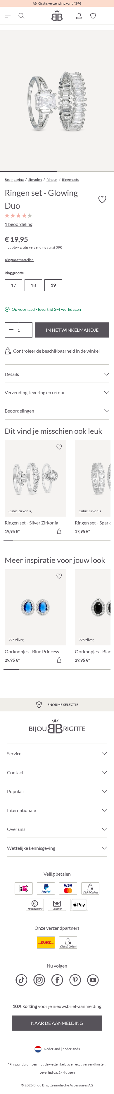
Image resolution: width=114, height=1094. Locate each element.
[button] (79, 16)
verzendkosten (94, 1064)
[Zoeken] (21, 16)
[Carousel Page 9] (86, 540)
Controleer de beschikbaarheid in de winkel (56, 351)
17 (13, 285)
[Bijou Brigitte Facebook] (57, 980)
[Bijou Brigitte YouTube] (92, 980)
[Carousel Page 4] (37, 540)
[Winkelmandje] (107, 16)
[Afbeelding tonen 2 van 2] (85, 171)
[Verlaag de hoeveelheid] (11, 330)
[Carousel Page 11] (105, 540)
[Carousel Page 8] (76, 540)
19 (53, 285)
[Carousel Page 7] (67, 540)
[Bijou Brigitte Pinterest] (75, 980)
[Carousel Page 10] (96, 540)
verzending (37, 247)
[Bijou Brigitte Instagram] (39, 980)
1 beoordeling (18, 224)
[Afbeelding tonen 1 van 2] (28, 171)
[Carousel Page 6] (57, 540)
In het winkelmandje (72, 330)
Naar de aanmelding (57, 1023)
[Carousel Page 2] (18, 540)
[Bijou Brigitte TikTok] (21, 980)
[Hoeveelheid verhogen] (25, 330)
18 (33, 285)
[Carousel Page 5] (47, 540)
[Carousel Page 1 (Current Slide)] (8, 540)
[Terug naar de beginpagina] (57, 15)
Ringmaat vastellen (19, 260)
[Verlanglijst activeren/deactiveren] (102, 200)
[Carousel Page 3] (28, 540)
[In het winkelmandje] (59, 531)
